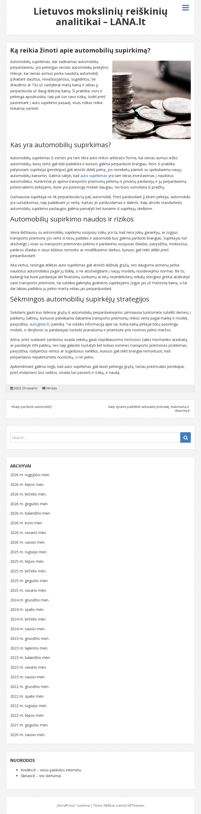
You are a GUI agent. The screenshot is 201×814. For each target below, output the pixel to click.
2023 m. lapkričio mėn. (29, 648)
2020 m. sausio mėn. (27, 734)
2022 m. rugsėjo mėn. (28, 705)
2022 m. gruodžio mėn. (29, 686)
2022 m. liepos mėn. (27, 715)
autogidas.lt (39, 324)
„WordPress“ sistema (73, 805)
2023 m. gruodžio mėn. (29, 638)
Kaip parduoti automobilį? (32, 407)
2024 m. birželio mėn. (28, 619)
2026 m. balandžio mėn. (30, 513)
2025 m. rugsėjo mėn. (28, 551)
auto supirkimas (93, 175)
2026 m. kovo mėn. (26, 522)
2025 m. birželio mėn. (28, 570)
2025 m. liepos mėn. (27, 561)
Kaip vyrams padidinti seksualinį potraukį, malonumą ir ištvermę (148, 409)
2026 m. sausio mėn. (27, 542)
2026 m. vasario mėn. (28, 532)
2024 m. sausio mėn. (27, 628)
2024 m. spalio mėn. (27, 609)
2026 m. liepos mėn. (27, 484)
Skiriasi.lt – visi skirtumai (41, 775)
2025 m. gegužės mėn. (29, 580)
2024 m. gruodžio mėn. (29, 599)
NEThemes (135, 805)
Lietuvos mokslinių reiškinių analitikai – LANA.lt (101, 16)
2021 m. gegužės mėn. (29, 724)
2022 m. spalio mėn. (27, 696)
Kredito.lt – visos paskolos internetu (51, 769)
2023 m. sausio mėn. (27, 676)
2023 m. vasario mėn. (28, 667)
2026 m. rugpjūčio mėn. (30, 474)
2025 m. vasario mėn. (28, 590)
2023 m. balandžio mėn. (30, 657)
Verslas (51, 388)
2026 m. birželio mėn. (28, 494)
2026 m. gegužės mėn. (29, 503)
